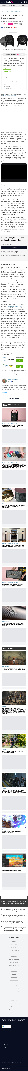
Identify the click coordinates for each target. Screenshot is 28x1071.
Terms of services (17, 251)
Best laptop (21, 5)
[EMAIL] (13, 381)
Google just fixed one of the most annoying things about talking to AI (13, 922)
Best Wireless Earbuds (14, 992)
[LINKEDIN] (11, 381)
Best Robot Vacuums (14, 1009)
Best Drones (14, 1006)
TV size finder (12, 5)
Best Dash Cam (14, 1003)
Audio (3, 11)
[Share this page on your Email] (18, 27)
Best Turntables (14, 985)
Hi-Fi (7, 11)
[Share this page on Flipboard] (14, 27)
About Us (4, 1031)
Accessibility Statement (7, 1056)
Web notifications (6, 1053)
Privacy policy (5, 1044)
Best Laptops (14, 956)
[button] (26, 2)
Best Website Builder (14, 950)
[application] (14, 172)
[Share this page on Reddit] (9, 27)
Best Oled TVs (14, 977)
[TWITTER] (9, 381)
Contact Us (4, 1038)
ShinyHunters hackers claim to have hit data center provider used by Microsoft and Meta (14, 903)
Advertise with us (6, 1050)
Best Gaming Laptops (14, 959)
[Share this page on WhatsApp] (7, 27)
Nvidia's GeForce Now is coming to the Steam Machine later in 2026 (14, 916)
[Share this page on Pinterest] (11, 27)
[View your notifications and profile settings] (19, 2)
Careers (3, 1059)
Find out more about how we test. (9, 95)
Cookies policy (5, 1047)
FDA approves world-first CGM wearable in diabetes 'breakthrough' (14, 910)
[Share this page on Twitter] (4, 27)
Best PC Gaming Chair (14, 965)
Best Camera (14, 1000)
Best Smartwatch (14, 980)
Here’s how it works (13, 32)
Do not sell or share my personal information (12, 1062)
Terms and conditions (7, 1041)
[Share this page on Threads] (16, 27)
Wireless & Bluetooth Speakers (16, 11)
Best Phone (14, 971)
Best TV (14, 974)
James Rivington (18, 23)
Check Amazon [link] (7, 69)
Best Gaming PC (14, 962)
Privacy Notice (19, 252)
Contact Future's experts (7, 1035)
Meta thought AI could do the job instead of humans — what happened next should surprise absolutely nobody (14, 928)
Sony (2, 203)
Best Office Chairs (14, 995)
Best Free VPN (14, 944)
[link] (5, 359)
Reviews (11, 24)
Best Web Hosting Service (14, 947)
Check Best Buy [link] (7, 71)
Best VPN (14, 941)
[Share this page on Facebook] (2, 27)
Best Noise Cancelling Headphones (14, 989)
